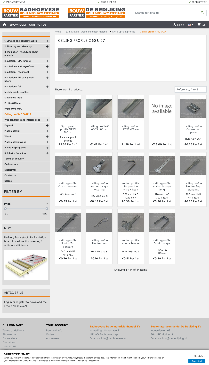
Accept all (197, 361)
